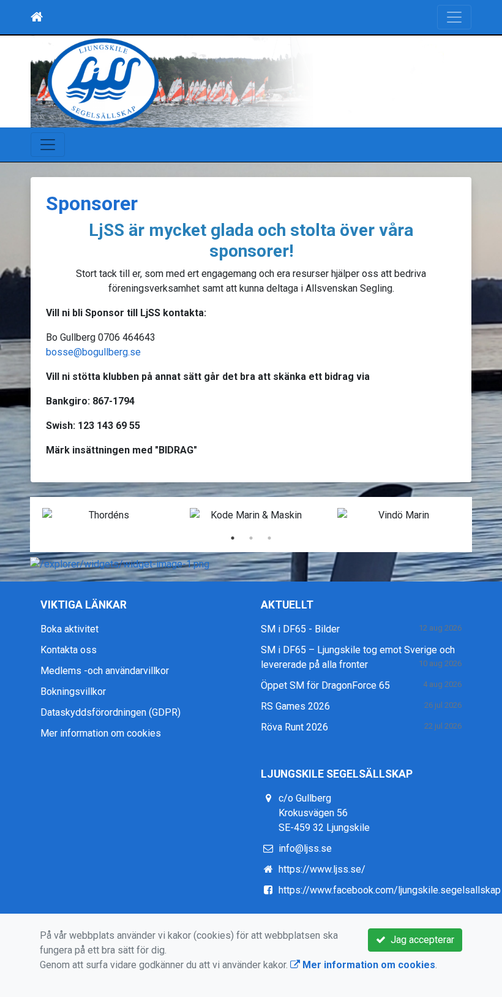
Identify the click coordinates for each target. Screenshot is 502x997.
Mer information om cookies (100, 733)
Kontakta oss (68, 650)
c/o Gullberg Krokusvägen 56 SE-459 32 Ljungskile (324, 812)
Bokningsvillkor (73, 691)
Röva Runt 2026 (294, 727)
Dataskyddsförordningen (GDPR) (110, 712)
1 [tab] (233, 538)
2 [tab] (251, 538)
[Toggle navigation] (454, 17)
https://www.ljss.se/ (322, 869)
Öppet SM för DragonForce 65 (325, 685)
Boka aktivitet (69, 629)
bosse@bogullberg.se (93, 352)
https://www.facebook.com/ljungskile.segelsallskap (390, 890)
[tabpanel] (103, 515)
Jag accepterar (420, 940)
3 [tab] (269, 538)
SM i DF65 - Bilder (300, 629)
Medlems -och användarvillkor (104, 671)
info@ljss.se (305, 848)
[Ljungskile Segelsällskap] (251, 81)
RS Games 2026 (295, 706)
